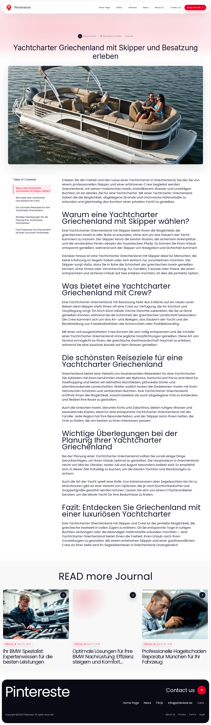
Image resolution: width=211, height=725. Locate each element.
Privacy (182, 714)
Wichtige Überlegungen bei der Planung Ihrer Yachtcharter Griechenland (32, 220)
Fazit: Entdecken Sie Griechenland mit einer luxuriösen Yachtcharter (33, 231)
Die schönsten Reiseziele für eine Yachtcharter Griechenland (33, 209)
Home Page (131, 703)
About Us (170, 714)
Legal (202, 714)
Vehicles (129, 36)
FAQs (159, 703)
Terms (192, 714)
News (147, 703)
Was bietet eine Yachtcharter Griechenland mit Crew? (30, 199)
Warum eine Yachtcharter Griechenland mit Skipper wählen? (33, 189)
